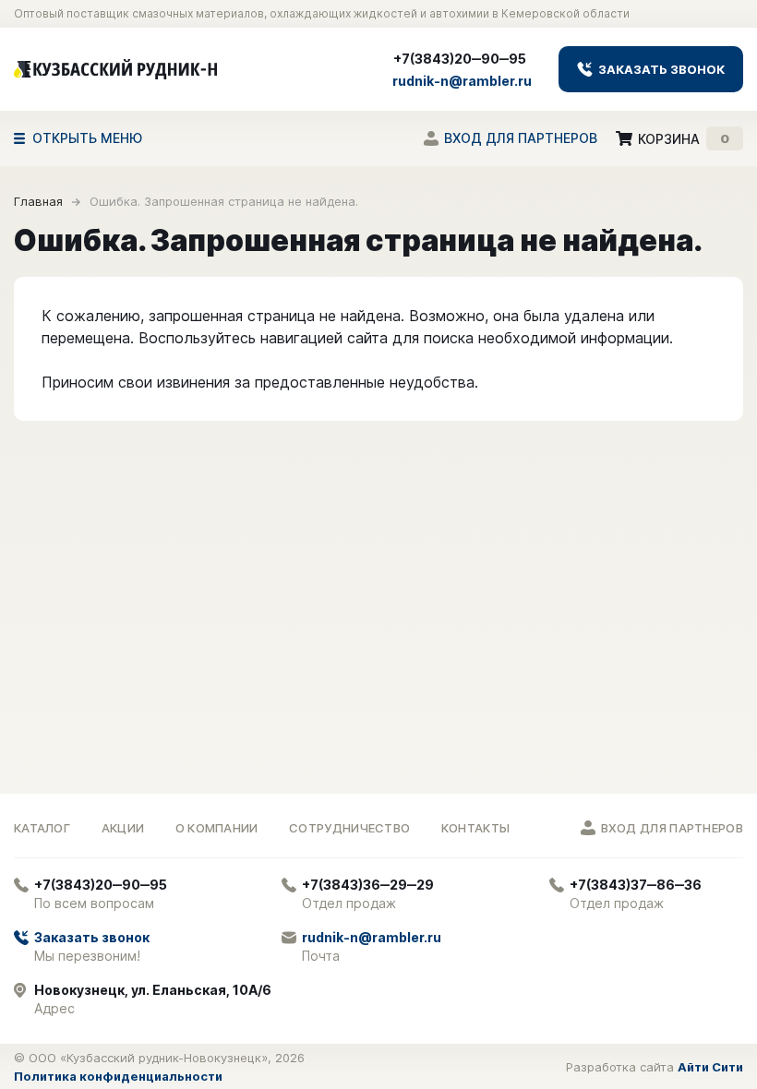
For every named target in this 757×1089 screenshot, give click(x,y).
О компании (216, 827)
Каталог (42, 827)
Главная (38, 201)
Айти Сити (710, 1066)
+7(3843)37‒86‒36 (636, 884)
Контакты (475, 827)
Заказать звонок (660, 69)
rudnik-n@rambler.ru (462, 81)
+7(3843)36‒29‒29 (368, 884)
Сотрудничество (349, 827)
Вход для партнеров (520, 138)
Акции (123, 827)
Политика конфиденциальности (118, 1076)
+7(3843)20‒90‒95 (459, 58)
